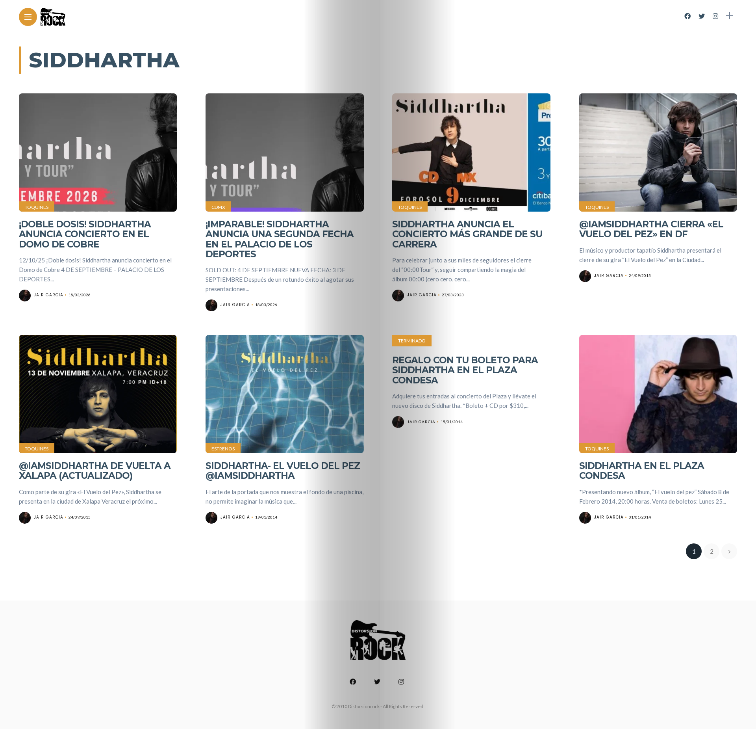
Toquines (36, 207)
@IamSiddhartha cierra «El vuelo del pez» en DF (651, 229)
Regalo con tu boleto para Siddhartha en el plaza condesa (465, 370)
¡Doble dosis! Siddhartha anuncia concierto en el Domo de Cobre (85, 234)
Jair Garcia (48, 295)
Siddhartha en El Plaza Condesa (641, 470)
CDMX (218, 207)
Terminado (412, 341)
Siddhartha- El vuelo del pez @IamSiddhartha (283, 470)
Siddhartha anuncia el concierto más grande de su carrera (467, 234)
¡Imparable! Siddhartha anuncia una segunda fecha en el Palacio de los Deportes (280, 239)
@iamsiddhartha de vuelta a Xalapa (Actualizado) (94, 470)
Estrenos (223, 449)
